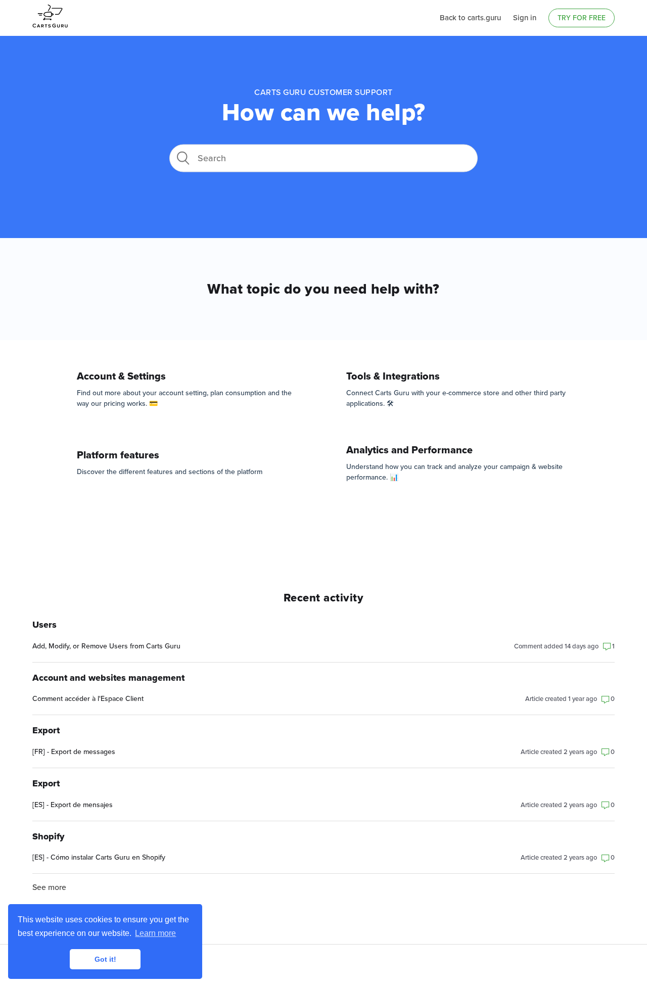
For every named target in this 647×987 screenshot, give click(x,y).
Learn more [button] (155, 933)
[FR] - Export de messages (73, 751)
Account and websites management (108, 678)
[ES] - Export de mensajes (72, 805)
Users (44, 625)
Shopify (48, 836)
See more (49, 887)
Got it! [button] (105, 959)
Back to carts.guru (470, 17)
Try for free (582, 18)
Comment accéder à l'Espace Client (88, 698)
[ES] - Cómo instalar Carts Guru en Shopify (98, 857)
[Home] (50, 31)
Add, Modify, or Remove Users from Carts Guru (106, 646)
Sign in (524, 17)
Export (46, 730)
